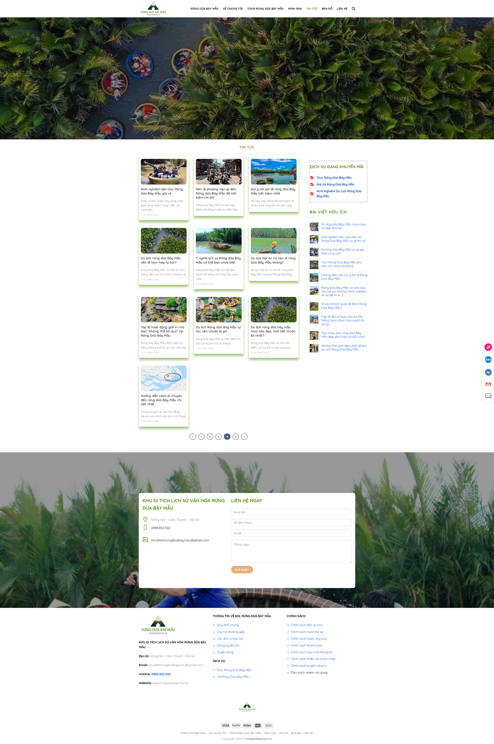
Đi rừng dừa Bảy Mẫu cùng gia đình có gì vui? (342, 251)
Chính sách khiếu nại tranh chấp (313, 659)
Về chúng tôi (233, 8)
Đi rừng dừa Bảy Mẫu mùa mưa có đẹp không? (343, 226)
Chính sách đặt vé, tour (307, 625)
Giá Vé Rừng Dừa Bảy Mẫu (335, 184)
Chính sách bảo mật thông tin (311, 652)
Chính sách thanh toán (306, 645)
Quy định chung (228, 625)
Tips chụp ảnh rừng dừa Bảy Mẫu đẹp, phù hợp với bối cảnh (343, 335)
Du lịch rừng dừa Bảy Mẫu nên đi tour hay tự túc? (161, 260)
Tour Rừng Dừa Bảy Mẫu (334, 177)
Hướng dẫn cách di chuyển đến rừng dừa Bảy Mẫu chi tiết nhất (161, 400)
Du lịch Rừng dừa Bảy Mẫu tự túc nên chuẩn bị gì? (218, 329)
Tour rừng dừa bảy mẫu (265, 8)
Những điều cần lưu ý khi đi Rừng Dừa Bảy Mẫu (344, 277)
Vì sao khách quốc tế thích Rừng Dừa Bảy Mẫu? (344, 305)
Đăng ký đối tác (228, 645)
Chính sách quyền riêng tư (309, 665)
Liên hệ (342, 8)
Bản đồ (327, 8)
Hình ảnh (295, 8)
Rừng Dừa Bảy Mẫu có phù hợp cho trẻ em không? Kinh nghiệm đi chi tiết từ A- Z (343, 291)
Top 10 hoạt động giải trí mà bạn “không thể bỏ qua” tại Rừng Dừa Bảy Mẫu (162, 331)
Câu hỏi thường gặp (231, 632)
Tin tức (311, 8)
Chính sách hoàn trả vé (307, 632)
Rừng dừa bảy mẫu (205, 8)
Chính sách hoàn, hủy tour (309, 638)
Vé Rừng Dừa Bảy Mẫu (233, 677)
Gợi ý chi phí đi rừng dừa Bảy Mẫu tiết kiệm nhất (273, 191)
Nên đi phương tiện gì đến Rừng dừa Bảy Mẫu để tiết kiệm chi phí (216, 193)
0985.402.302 (161, 674)
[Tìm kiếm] (353, 9)
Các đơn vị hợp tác (230, 638)
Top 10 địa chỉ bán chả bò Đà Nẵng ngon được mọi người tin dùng (342, 320)
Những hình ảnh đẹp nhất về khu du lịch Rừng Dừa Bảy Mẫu (344, 347)
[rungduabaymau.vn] (158, 8)
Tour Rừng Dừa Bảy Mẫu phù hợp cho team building (341, 264)
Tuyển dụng (225, 652)
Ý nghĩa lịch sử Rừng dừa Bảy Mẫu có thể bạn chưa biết (218, 260)
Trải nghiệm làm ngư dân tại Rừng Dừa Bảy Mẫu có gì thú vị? (343, 239)
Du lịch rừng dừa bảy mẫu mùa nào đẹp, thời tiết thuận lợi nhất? (273, 331)
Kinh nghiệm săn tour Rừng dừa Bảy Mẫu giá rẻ (162, 191)
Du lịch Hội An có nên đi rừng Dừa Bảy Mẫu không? (273, 260)
